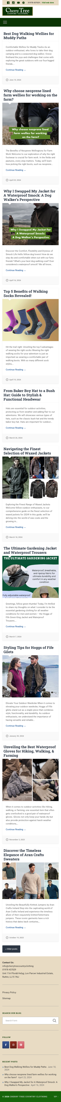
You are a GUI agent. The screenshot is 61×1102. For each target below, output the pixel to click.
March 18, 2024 (15, 537)
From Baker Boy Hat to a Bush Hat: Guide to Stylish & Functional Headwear (29, 395)
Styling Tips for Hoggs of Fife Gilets (29, 649)
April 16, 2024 (15, 280)
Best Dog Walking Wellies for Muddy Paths (29, 35)
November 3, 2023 (17, 839)
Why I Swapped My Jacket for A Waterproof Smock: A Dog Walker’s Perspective (29, 195)
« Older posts (11, 949)
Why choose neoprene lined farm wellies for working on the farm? (30, 95)
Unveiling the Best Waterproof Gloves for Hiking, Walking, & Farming (30, 751)
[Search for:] (30, 1020)
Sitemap (6, 998)
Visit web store (48, 3)
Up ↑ (56, 1096)
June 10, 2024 (15, 80)
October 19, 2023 (16, 937)
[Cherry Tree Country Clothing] (17, 11)
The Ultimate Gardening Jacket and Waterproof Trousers (30, 550)
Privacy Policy (9, 992)
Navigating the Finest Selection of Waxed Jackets (27, 451)
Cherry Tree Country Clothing (28, 1096)
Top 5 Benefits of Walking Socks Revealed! (26, 293)
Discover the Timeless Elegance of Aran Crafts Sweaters (24, 854)
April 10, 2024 (15, 380)
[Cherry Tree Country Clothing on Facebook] (5, 1045)
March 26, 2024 (15, 438)
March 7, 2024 (15, 637)
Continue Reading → (16, 70)
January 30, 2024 (16, 736)
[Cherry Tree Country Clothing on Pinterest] (21, 1045)
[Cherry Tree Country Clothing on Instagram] (13, 1045)
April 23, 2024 (15, 180)
